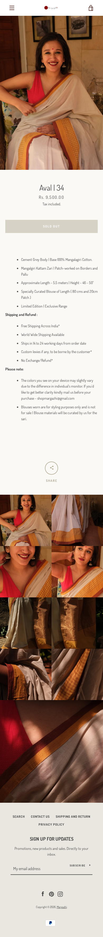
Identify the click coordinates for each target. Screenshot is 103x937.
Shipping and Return (73, 817)
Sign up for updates (51, 839)
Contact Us (40, 817)
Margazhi (62, 907)
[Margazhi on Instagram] (60, 893)
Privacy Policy (51, 824)
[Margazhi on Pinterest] (51, 893)
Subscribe (77, 865)
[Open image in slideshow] (51, 93)
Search (19, 817)
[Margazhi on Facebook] (42, 893)
